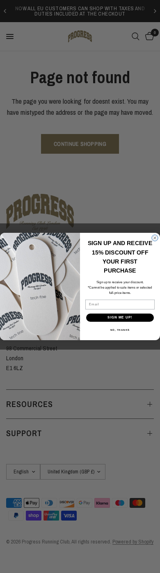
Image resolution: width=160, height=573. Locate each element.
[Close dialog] (155, 238)
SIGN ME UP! (120, 317)
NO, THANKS (120, 329)
